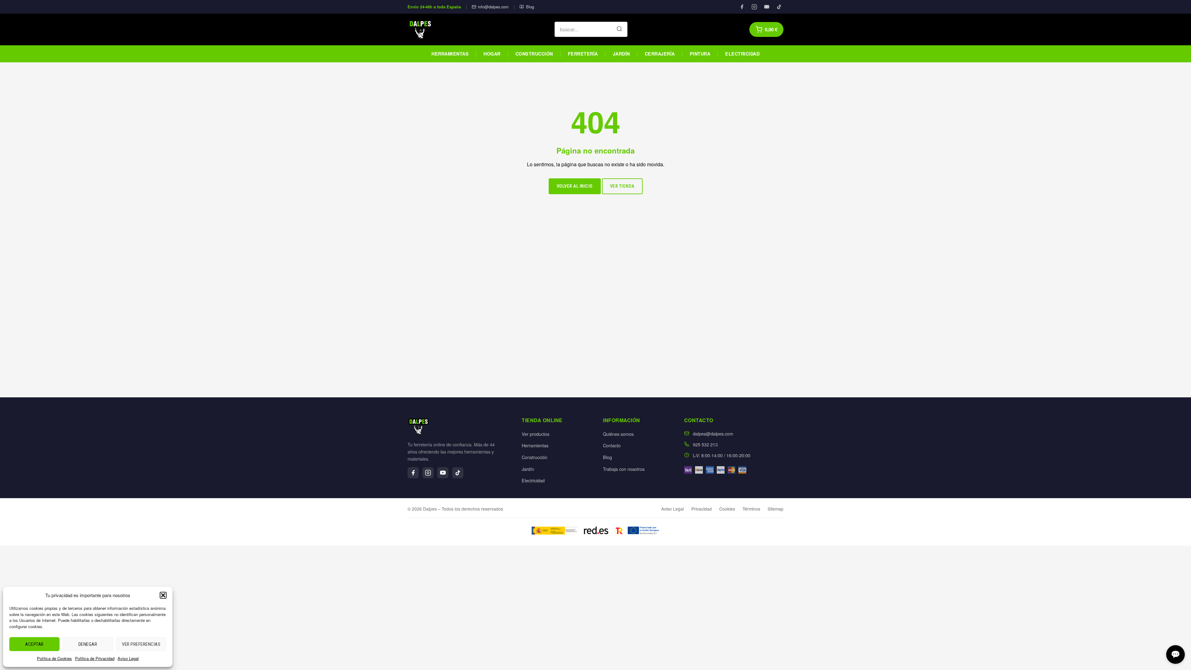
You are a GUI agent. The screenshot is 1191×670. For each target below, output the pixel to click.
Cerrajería (660, 54)
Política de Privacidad (94, 658)
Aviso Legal (128, 658)
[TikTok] (779, 6)
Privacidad (701, 509)
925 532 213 (705, 444)
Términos (751, 509)
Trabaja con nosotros (624, 469)
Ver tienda (622, 186)
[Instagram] (754, 6)
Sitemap (775, 509)
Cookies (727, 509)
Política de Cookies (54, 658)
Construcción (534, 54)
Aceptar (34, 644)
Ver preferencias (141, 644)
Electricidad (742, 54)
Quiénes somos (618, 434)
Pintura (700, 54)
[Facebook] (742, 6)
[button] (163, 595)
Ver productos (535, 434)
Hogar (492, 54)
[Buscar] (619, 29)
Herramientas (450, 54)
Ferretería (583, 54)
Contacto (612, 445)
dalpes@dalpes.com (713, 433)
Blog (530, 7)
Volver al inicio (575, 186)
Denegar (87, 644)
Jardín (621, 54)
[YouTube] (766, 6)
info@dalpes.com (493, 7)
